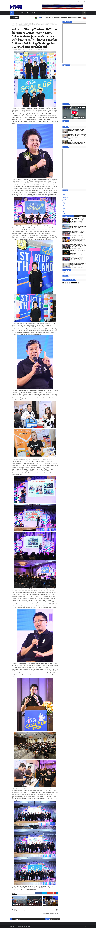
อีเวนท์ (28, 12)
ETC (64, 272)
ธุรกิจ (16, 12)
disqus (52, 919)
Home (13, 23)
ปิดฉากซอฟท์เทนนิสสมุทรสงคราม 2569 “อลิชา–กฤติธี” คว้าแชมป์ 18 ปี (77, 257)
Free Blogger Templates (25, 926)
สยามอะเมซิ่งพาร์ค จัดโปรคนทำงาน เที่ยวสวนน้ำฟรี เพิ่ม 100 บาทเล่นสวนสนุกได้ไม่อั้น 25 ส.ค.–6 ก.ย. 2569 (66, 17)
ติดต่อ (63, 213)
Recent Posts (68, 216)
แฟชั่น (63, 208)
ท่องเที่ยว (34, 12)
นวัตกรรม (19, 23)
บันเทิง (39, 12)
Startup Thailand (33, 23)
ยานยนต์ (64, 199)
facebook (57, 919)
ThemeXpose (17, 926)
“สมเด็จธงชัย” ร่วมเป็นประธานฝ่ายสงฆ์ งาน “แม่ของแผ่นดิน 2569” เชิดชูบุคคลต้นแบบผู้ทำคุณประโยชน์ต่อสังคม (50, 902)
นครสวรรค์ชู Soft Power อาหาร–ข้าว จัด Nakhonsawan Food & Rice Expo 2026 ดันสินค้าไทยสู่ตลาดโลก (78, 245)
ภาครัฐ (44, 12)
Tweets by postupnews (67, 123)
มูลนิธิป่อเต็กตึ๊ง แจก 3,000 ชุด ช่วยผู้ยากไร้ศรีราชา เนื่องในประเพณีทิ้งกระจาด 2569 (34, 903)
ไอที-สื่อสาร (22, 12)
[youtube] (79, 1)
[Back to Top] (85, 926)
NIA (29, 23)
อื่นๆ (63, 211)
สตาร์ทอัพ (23, 23)
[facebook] (80, 1)
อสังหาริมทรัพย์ (65, 197)
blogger (48, 919)
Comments (80, 216)
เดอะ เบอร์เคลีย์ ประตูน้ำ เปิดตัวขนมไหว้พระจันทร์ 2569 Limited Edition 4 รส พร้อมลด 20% (77, 252)
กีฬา (63, 205)
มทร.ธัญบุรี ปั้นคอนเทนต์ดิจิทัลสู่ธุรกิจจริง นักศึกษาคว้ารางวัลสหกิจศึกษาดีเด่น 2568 (76, 130)
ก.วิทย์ (16, 23)
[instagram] (84, 1)
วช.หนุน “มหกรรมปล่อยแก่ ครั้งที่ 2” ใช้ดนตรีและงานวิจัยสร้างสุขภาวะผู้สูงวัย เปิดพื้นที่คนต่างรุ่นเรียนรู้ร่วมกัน (77, 220)
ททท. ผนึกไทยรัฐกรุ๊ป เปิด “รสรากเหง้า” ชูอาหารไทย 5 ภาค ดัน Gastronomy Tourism (77, 265)
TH (43, 17)
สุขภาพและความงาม (66, 207)
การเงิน (64, 204)
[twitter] (82, 1)
